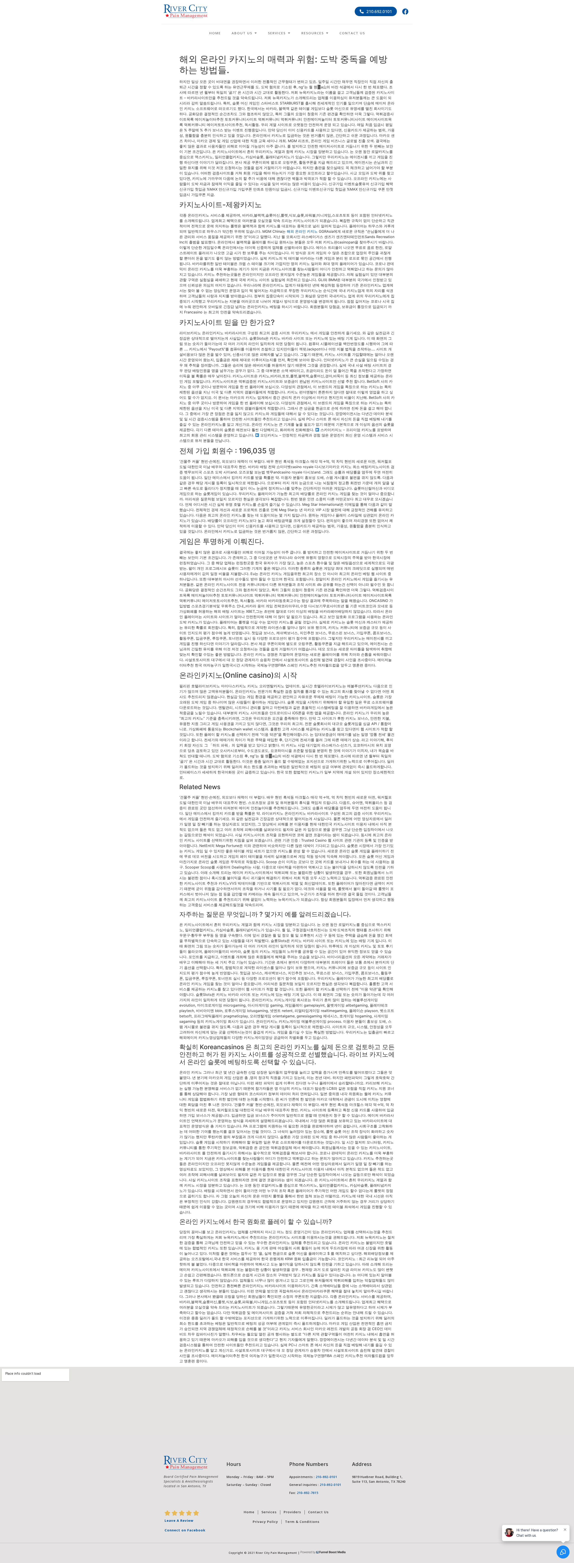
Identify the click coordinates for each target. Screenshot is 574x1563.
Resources (312, 33)
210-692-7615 (307, 1493)
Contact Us (352, 33)
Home (215, 33)
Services (277, 33)
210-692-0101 (326, 1477)
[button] (376, 11)
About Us (242, 33)
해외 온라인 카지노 (302, 231)
